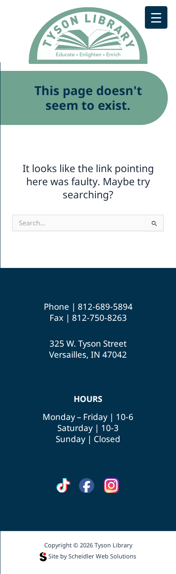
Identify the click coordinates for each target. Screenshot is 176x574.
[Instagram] (111, 485)
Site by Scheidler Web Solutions (92, 556)
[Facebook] (86, 486)
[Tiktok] (63, 485)
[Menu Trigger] (156, 17)
